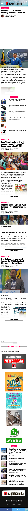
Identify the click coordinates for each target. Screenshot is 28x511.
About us (8, 504)
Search (2, 342)
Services (13, 504)
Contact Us (19, 504)
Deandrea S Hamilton (10, 16)
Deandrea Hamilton (9, 149)
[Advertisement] (14, 33)
